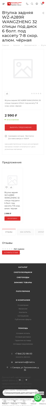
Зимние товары (23, 282)
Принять (39, 393)
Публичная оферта (23, 319)
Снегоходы (23, 277)
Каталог (23, 267)
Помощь (23, 328)
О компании (23, 300)
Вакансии (23, 309)
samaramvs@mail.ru (25, 362)
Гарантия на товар (23, 340)
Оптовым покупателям (23, 344)
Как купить (25, 232)
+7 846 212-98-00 (23, 354)
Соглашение (23, 316)
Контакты (23, 312)
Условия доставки (23, 337)
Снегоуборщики (23, 272)
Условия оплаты (23, 333)
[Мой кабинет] (37, 4)
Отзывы (9, 232)
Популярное (23, 291)
